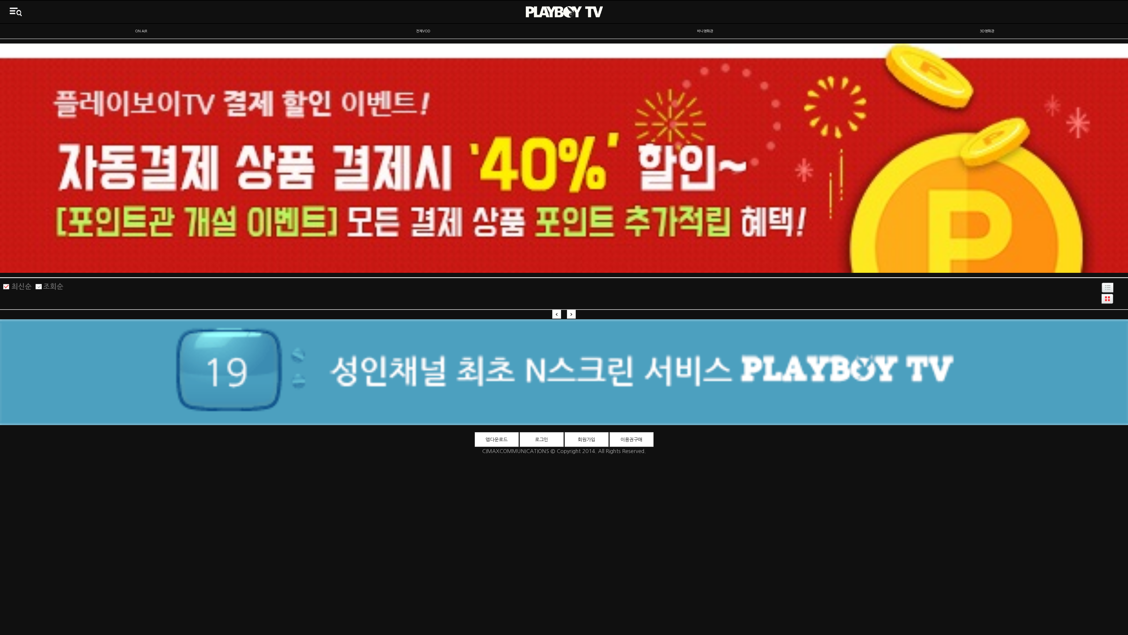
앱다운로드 (497, 439)
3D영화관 (987, 31)
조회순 (53, 287)
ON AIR (141, 31)
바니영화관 (705, 31)
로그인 (541, 439)
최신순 (21, 287)
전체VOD (423, 31)
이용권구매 (631, 439)
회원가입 (586, 439)
